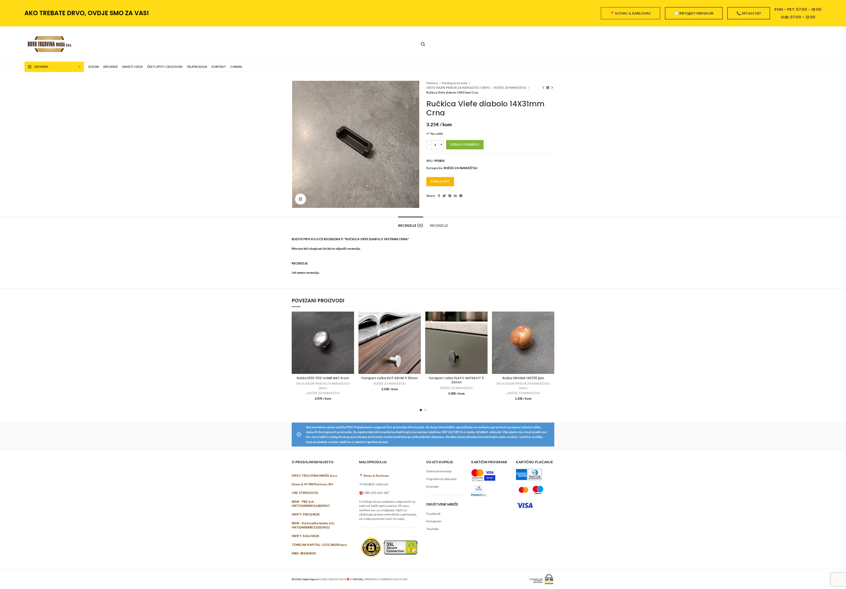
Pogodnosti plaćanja (441, 479)
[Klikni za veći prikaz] (300, 199)
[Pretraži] (423, 44)
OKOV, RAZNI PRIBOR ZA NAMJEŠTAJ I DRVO (458, 87)
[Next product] (552, 88)
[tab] (410, 223)
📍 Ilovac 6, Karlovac (630, 13)
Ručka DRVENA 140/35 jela (523, 378)
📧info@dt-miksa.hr (374, 484)
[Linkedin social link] (455, 196)
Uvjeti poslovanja (439, 471)
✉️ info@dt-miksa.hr (693, 13)
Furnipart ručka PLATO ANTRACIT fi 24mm (456, 380)
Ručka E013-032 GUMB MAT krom (323, 378)
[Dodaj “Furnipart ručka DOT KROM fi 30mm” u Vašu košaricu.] (417, 319)
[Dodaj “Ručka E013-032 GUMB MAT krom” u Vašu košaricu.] (350, 319)
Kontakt (432, 486)
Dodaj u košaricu (465, 144)
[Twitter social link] (444, 196)
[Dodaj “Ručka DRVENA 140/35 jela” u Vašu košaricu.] (551, 319)
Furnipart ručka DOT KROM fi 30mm (390, 378)
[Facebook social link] (439, 196)
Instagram (433, 521)
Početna (432, 83)
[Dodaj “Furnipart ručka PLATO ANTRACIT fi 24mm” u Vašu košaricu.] (484, 319)
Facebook (433, 513)
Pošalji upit (440, 181)
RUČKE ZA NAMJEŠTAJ (510, 87)
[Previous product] (543, 88)
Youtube (432, 529)
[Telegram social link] (461, 196)
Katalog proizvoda (455, 83)
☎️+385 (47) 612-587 (374, 493)
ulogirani (315, 248)
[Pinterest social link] (450, 196)
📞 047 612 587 (749, 13)
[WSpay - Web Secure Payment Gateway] (541, 579)
